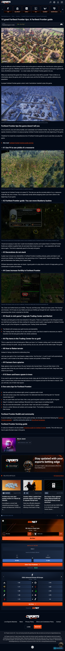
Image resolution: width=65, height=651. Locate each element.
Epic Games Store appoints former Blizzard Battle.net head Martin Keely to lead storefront (52, 499)
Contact (58, 622)
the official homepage (38, 420)
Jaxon (3, 23)
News (13, 16)
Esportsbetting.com (5, 16)
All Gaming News (59, 475)
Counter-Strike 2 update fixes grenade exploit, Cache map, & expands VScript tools (32, 498)
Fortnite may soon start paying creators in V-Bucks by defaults (11, 498)
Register (37, 627)
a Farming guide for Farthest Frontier (35, 428)
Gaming (18, 16)
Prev (2, 9)
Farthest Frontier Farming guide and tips (21, 143)
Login (28, 627)
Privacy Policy (29, 622)
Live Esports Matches (10, 622)
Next (63, 9)
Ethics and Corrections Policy (45, 622)
